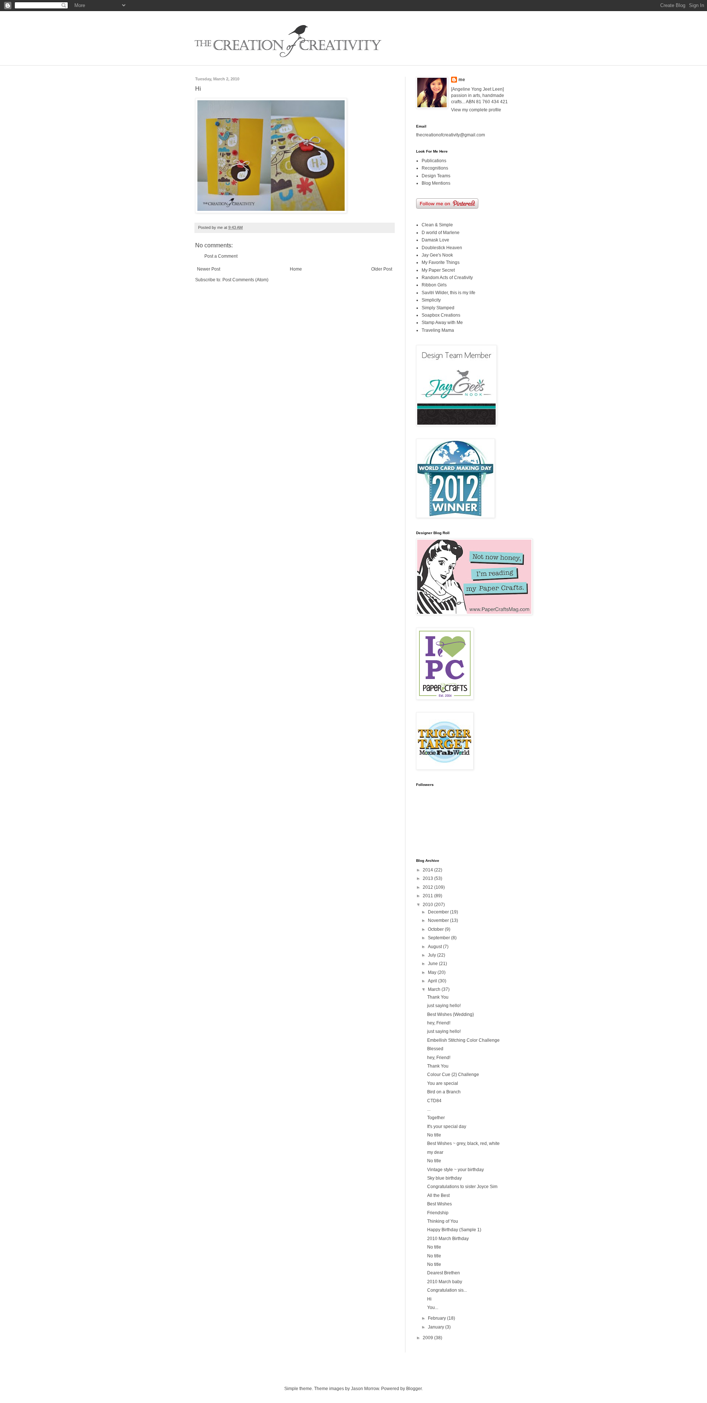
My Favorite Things (441, 262)
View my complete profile (476, 109)
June (433, 963)
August (435, 946)
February (437, 1318)
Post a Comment (221, 256)
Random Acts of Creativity (447, 277)
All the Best (438, 1195)
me (461, 79)
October (436, 929)
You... (432, 1307)
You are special (442, 1083)
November (439, 920)
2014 (428, 870)
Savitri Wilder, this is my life (448, 292)
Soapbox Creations (441, 315)
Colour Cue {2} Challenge (453, 1074)
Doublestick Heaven (442, 247)
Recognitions (435, 168)
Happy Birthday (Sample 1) (454, 1229)
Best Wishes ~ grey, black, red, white (463, 1143)
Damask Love (435, 240)
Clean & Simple (437, 224)
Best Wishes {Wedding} (450, 1014)
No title (434, 1135)
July (432, 955)
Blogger (414, 1388)
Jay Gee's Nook (437, 255)
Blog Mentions (436, 183)
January (436, 1327)
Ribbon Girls (434, 285)
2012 (428, 887)
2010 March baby (444, 1281)
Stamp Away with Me (442, 322)
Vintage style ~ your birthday (455, 1169)
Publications (434, 160)
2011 (428, 895)
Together (436, 1117)
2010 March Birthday (448, 1238)
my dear (435, 1152)
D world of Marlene (441, 232)
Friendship (438, 1212)
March (435, 989)
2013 (428, 878)
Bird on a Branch (444, 1091)
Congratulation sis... (447, 1290)
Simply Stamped (438, 307)
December (439, 912)
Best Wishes (439, 1204)
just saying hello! (444, 1005)
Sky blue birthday (444, 1178)
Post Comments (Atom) (245, 279)
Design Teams (436, 175)
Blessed (435, 1048)
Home (296, 269)
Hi (429, 1299)
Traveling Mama (438, 330)
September (439, 937)
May (432, 972)
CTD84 (434, 1100)
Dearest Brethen (443, 1272)
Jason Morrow (365, 1388)
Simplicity (431, 300)
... (428, 1109)
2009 (428, 1337)
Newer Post (208, 269)
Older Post (381, 269)
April (433, 981)
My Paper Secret (438, 270)
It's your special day (446, 1126)
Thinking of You (442, 1221)
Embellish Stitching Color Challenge (463, 1040)
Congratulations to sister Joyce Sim (462, 1186)
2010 (428, 904)
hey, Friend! (438, 1023)
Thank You (438, 997)
